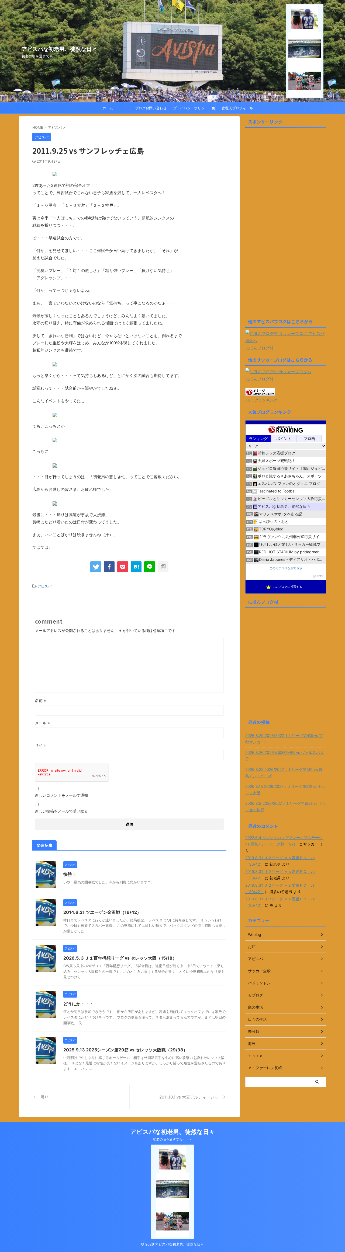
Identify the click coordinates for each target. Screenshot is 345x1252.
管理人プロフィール (237, 108)
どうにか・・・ (78, 1003)
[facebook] (109, 566)
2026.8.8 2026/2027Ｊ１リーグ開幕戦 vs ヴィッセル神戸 (285, 806)
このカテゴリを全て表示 (286, 568)
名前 (40, 700)
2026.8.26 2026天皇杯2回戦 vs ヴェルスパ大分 (284, 755)
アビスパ (44, 586)
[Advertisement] (285, 225)
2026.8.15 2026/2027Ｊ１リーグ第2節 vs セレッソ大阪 (285, 789)
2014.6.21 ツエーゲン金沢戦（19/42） (102, 912)
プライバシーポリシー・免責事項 (194, 109)
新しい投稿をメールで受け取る (61, 811)
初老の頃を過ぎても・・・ (172, 1139)
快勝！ (69, 874)
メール (42, 723)
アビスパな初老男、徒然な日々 (59, 49)
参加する (319, 576)
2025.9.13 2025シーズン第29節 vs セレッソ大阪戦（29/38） (125, 1049)
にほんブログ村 (259, 348)
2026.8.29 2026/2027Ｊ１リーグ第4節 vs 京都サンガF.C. (284, 738)
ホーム (107, 108)
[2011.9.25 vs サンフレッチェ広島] (136, 566)
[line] (149, 566)
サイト (40, 745)
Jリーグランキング (261, 400)
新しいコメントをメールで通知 (61, 795)
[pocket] (122, 566)
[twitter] (95, 566)
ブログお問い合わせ (151, 108)
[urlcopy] (163, 566)
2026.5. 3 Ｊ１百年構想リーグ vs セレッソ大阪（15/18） (120, 958)
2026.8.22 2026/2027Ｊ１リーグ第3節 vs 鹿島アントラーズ (284, 772)
